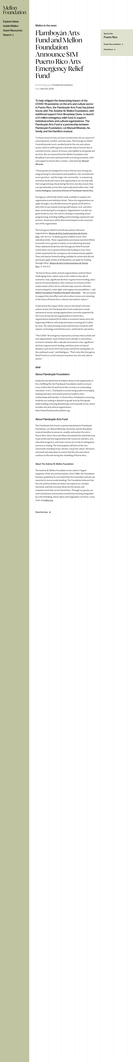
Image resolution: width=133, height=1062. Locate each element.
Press (108, 49)
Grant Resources (12, 30)
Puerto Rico (112, 44)
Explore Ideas (11, 21)
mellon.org (48, 500)
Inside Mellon (10, 25)
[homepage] (14, 10)
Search (7, 34)
